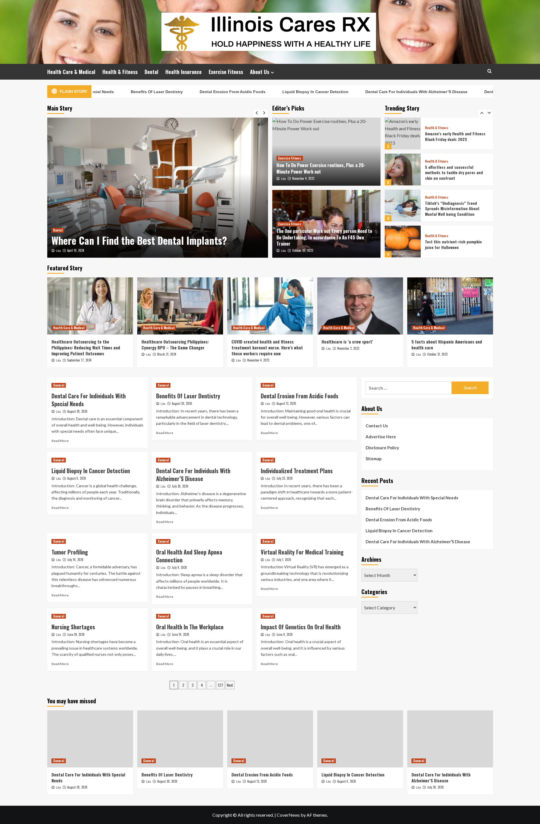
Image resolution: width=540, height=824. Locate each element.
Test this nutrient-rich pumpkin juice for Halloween (453, 244)
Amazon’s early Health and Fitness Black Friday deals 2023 (455, 136)
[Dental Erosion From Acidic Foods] (270, 738)
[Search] (489, 71)
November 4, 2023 (303, 178)
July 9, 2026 (179, 567)
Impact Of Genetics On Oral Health (301, 627)
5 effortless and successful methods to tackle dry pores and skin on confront (454, 172)
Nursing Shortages (73, 627)
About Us (259, 71)
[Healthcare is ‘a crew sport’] (360, 305)
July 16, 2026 (75, 559)
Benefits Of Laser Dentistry (136, 92)
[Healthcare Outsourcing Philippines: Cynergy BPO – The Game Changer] (180, 305)
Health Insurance (183, 71)
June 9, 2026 (284, 634)
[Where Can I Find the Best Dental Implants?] (157, 188)
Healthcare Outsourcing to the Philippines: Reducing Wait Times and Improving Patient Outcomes (85, 347)
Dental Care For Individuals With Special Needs (88, 400)
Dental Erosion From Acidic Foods (212, 92)
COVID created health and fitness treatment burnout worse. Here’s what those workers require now (267, 347)
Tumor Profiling (69, 552)
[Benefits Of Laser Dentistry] (180, 738)
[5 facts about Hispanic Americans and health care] (450, 305)
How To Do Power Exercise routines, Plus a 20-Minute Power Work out (320, 168)
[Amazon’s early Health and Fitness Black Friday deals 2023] (403, 133)
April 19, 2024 (75, 250)
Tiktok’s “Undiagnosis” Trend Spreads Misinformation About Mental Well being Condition (452, 208)
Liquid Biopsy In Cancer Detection (295, 92)
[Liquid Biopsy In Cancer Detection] (360, 738)
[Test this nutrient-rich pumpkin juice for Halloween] (403, 241)
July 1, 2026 (283, 559)
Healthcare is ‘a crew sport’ (347, 341)
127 (220, 685)
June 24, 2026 (76, 634)
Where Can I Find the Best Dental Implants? (139, 240)
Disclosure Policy (382, 447)
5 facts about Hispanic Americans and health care (446, 344)
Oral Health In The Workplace (190, 627)
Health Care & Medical (71, 71)
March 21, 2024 (166, 354)
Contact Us (377, 425)
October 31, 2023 (437, 354)
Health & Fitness (120, 71)
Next (230, 685)
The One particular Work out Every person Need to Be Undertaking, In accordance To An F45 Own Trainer (324, 237)
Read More (60, 441)
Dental (151, 71)
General (58, 385)
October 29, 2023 (302, 250)
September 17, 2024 (79, 360)
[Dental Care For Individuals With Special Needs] (90, 738)
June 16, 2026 (180, 634)
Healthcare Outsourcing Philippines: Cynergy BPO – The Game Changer (175, 344)
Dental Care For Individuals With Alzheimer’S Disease (396, 92)
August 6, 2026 (76, 478)
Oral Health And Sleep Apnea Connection (189, 556)
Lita (58, 250)
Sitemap (374, 458)
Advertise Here (381, 436)
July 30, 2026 (180, 486)
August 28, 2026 (77, 411)
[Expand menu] (272, 72)
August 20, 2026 (182, 403)
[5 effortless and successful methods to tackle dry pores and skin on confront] (403, 169)
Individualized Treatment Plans (297, 470)
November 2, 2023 (348, 348)
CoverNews (288, 815)
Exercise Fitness (226, 71)
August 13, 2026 (286, 403)
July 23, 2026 (284, 478)
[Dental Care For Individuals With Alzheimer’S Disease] (450, 738)
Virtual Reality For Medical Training (302, 552)
